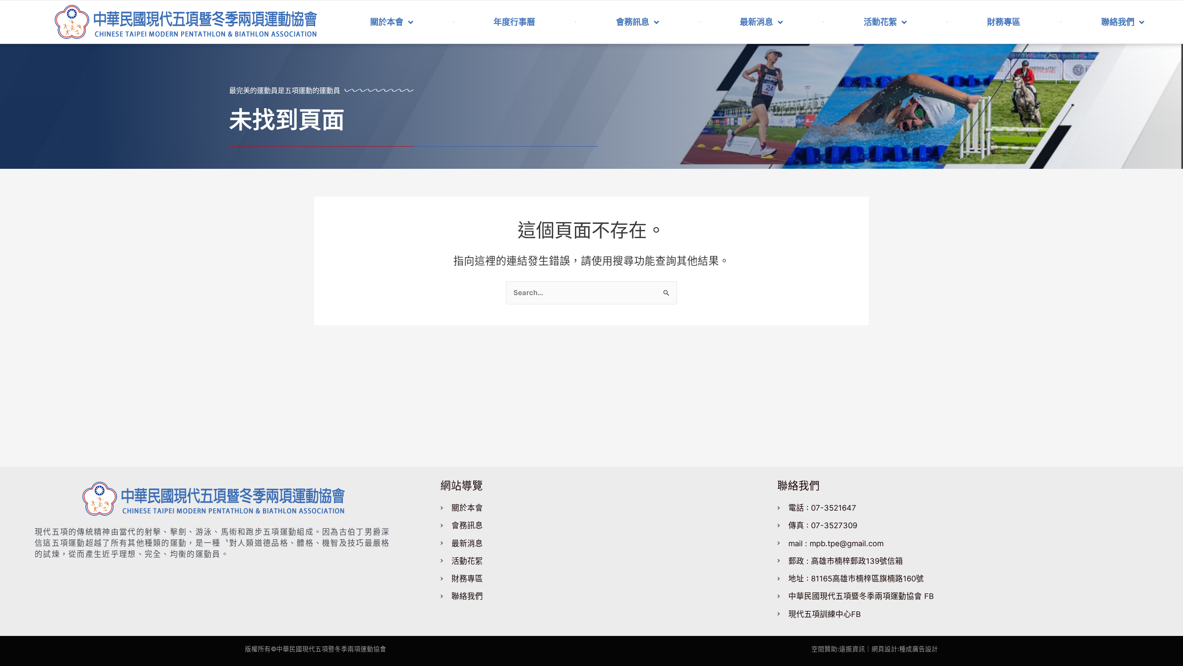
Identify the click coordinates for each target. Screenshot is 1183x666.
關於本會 (386, 22)
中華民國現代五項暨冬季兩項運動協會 (331, 649)
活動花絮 (880, 22)
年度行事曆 (514, 22)
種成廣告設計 (918, 649)
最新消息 (756, 22)
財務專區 (1003, 22)
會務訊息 (632, 22)
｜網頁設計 (881, 649)
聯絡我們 (1117, 22)
